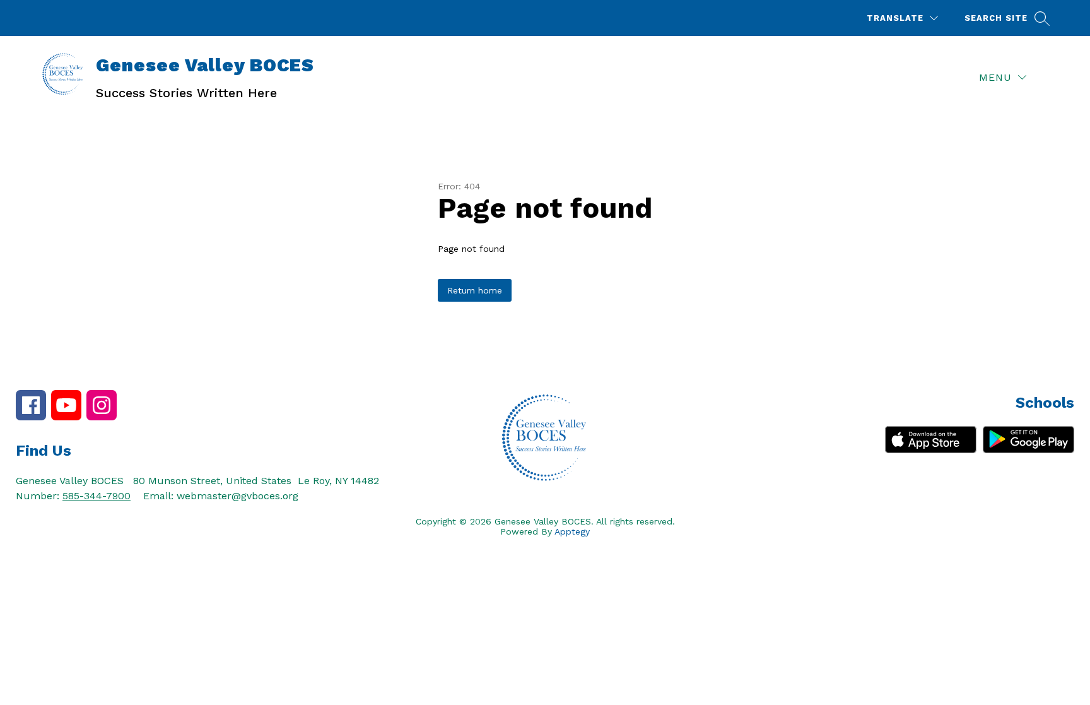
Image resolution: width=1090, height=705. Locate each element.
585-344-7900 (96, 496)
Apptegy (572, 531)
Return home (474, 290)
